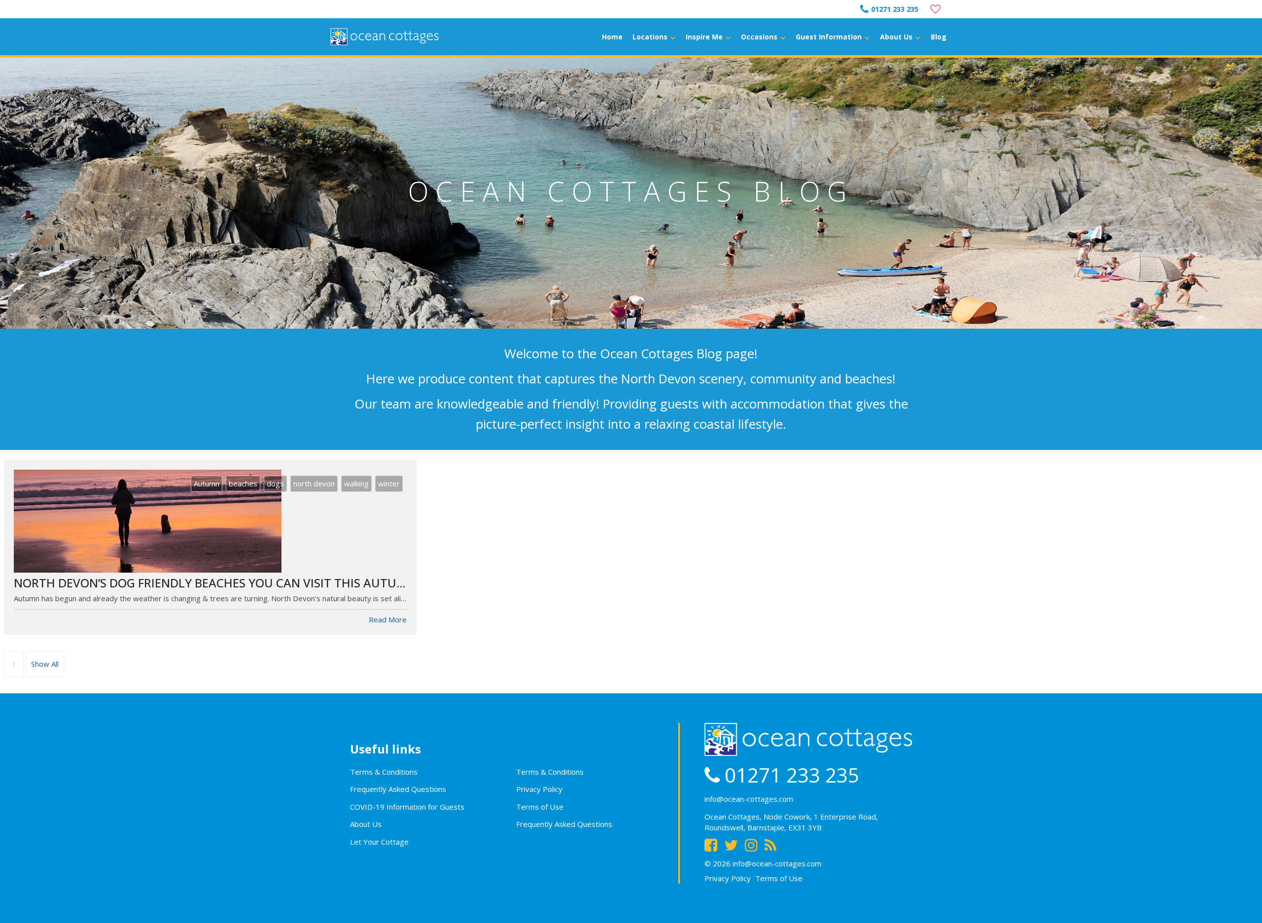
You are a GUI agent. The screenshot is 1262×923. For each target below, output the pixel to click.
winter (389, 483)
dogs (275, 483)
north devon (314, 483)
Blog (938, 36)
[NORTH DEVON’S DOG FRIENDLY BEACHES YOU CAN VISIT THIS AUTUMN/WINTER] (210, 521)
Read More (388, 619)
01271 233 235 (894, 9)
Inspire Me (704, 36)
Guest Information (829, 36)
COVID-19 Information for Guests (407, 807)
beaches (243, 483)
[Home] (384, 36)
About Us (896, 36)
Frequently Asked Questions (398, 789)
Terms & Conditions (384, 772)
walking (356, 483)
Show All (45, 664)
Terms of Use (539, 807)
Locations (649, 36)
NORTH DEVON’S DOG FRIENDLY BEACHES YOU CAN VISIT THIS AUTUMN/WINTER (239, 583)
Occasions (759, 36)
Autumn (206, 483)
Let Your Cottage (379, 842)
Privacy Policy (539, 789)
